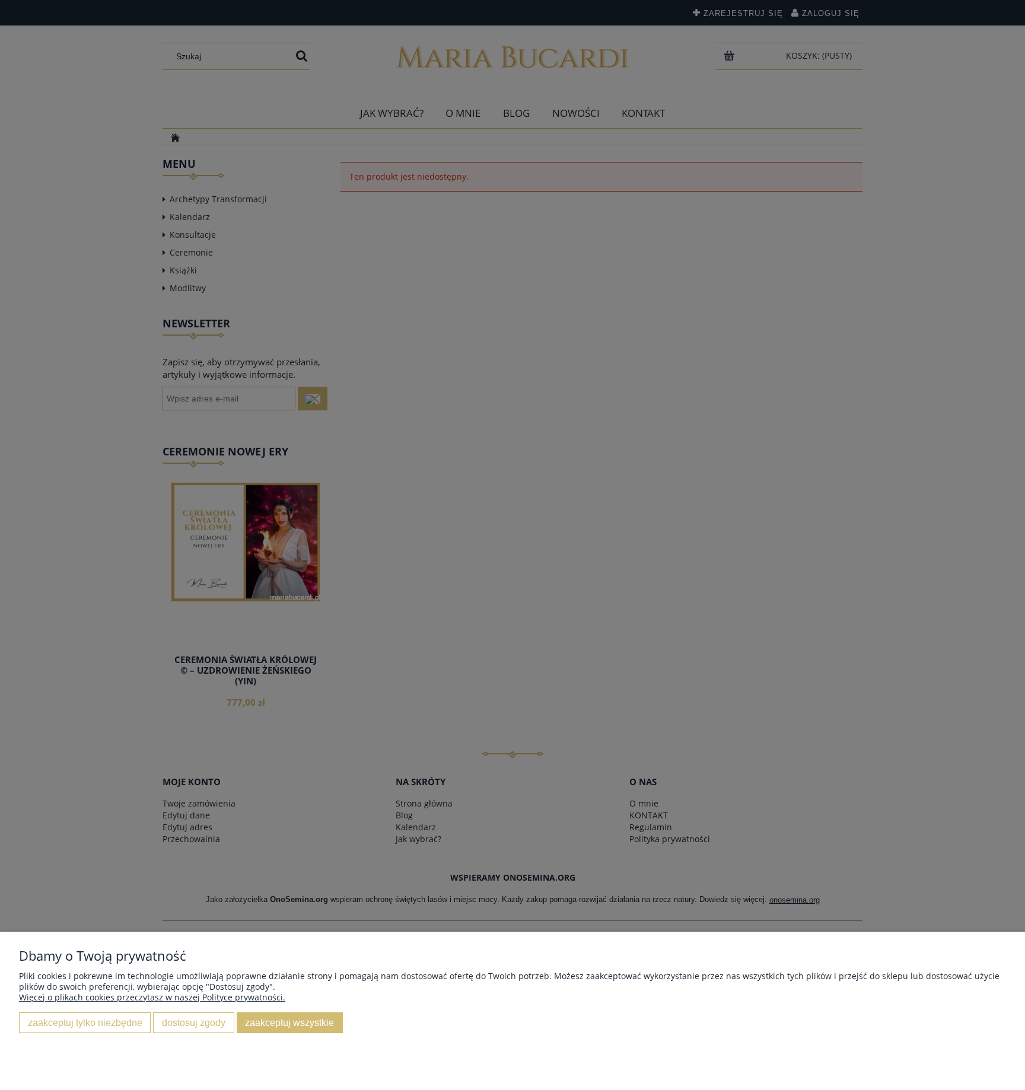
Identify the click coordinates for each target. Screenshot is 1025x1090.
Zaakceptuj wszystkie (289, 1022)
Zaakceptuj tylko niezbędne (85, 1022)
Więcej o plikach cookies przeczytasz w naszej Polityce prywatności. (152, 997)
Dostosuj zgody (193, 1022)
